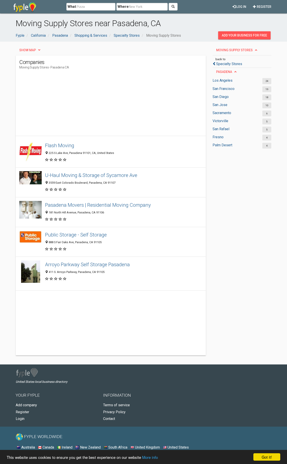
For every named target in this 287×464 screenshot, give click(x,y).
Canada (48, 447)
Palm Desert (222, 145)
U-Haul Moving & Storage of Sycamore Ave (91, 175)
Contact (109, 419)
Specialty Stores (229, 64)
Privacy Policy (114, 412)
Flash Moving (59, 145)
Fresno (218, 137)
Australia (27, 447)
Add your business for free (244, 35)
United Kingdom (147, 447)
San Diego (221, 97)
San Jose (220, 105)
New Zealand (90, 447)
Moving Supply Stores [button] (234, 50)
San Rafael (221, 129)
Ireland (66, 447)
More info (150, 457)
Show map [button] (27, 50)
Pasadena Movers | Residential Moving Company (98, 205)
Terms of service (116, 405)
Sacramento (222, 113)
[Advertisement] (101, 104)
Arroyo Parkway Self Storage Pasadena (87, 264)
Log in (241, 7)
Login (20, 419)
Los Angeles (223, 80)
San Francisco (224, 89)
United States (178, 447)
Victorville (220, 121)
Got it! (267, 457)
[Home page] (24, 6)
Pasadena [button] (224, 72)
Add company (26, 405)
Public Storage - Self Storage (76, 235)
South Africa (117, 447)
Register (263, 7)
